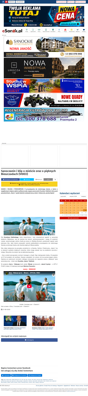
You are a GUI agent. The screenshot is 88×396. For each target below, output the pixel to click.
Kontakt (86, 385)
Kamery (84, 31)
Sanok (12, 382)
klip (24, 379)
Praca (39, 31)
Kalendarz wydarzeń (70, 193)
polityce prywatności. (71, 391)
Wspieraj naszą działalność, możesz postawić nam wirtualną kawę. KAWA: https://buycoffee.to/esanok (30, 184)
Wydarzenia (71, 31)
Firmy (59, 31)
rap (10, 381)
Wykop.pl (39, 179)
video (33, 382)
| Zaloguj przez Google (35, 375)
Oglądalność (67, 385)
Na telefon (53, 31)
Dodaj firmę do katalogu (50, 385)
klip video (34, 379)
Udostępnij (30, 340)
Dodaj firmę (71, 1)
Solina (19, 382)
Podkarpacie (45, 379)
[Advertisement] (44, 131)
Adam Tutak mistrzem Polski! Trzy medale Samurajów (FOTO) (42, 328)
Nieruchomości (46, 31)
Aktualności (20, 2)
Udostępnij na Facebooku (11, 179)
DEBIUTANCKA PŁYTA (16, 379)
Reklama (11, 2)
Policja (65, 31)
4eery (5, 379)
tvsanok (30, 382)
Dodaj (26, 31)
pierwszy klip (39, 379)
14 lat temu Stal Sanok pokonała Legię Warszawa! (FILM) (15, 328)
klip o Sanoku (28, 379)
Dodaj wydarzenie (80, 1)
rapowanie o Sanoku (27, 381)
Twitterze (27, 179)
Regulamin (60, 385)
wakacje (37, 382)
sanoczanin (35, 381)
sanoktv (16, 382)
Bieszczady (9, 379)
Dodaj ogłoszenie (61, 1)
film (22, 379)
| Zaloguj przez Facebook (19, 375)
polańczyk (50, 379)
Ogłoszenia (33, 31)
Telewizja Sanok (24, 382)
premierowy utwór (5, 381)
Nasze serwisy (79, 385)
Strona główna (39, 385)
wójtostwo (41, 382)
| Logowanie (6, 375)
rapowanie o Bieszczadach (17, 381)
